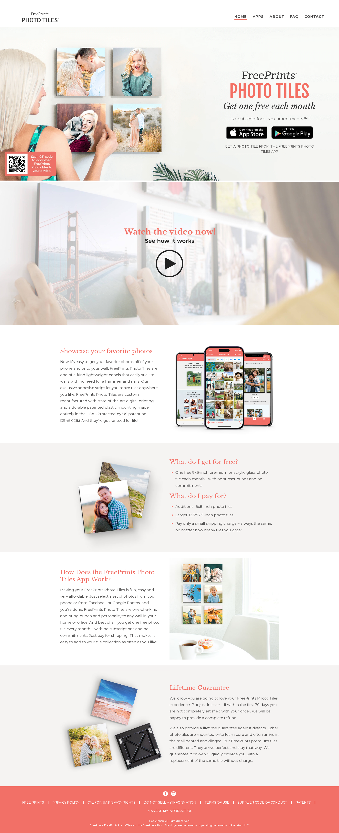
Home (240, 17)
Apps (258, 17)
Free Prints (33, 802)
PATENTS (303, 802)
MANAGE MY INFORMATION (170, 811)
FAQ (294, 17)
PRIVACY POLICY (65, 802)
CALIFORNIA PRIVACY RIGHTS (111, 802)
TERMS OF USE (217, 802)
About (277, 17)
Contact (314, 17)
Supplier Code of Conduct (262, 802)
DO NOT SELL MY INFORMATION (170, 802)
